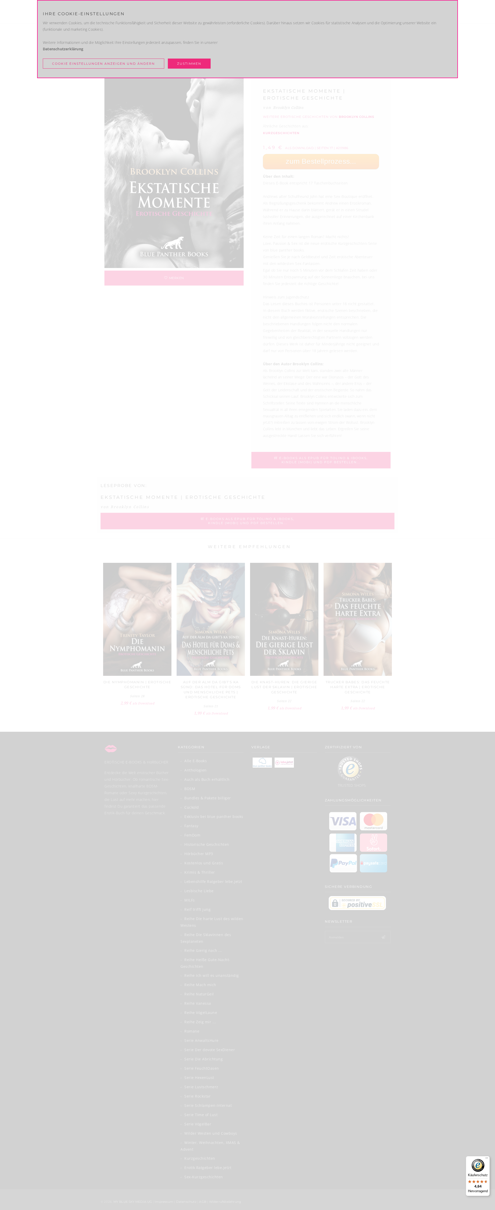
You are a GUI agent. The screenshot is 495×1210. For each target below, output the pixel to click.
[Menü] (487, 1159)
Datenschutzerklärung (63, 48)
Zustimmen (189, 64)
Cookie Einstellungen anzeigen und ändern (103, 64)
